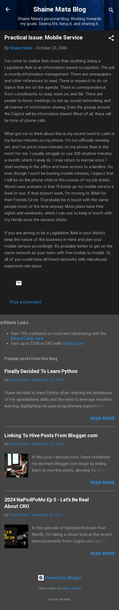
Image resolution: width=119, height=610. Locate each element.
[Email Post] (18, 285)
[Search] (111, 11)
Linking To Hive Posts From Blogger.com (51, 435)
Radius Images (71, 588)
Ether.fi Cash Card (27, 338)
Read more (102, 418)
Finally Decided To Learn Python (40, 371)
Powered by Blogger (63, 577)
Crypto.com (73, 343)
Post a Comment (25, 302)
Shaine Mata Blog (59, 9)
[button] (111, 39)
